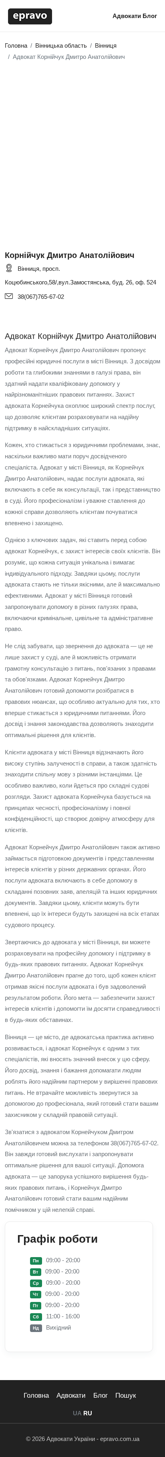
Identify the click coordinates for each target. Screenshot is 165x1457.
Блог (150, 15)
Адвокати (128, 15)
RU (87, 1413)
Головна (36, 1395)
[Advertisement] (82, 151)
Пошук (125, 1395)
